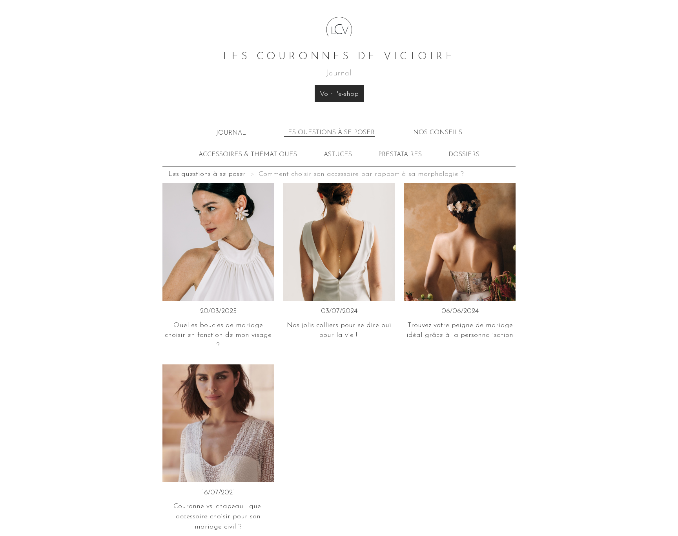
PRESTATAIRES (400, 155)
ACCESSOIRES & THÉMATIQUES (248, 155)
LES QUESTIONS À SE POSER (329, 133)
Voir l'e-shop (339, 94)
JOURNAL (231, 133)
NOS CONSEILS (437, 133)
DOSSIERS (463, 155)
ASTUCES (338, 155)
